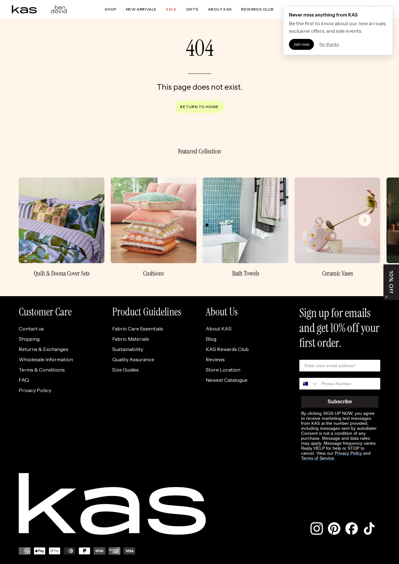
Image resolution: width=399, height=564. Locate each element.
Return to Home (199, 106)
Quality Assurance (133, 359)
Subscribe (340, 401)
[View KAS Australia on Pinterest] (334, 528)
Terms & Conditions (42, 370)
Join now (301, 44)
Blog (211, 339)
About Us (222, 312)
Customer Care (45, 312)
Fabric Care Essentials (137, 328)
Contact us (31, 328)
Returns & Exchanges (43, 349)
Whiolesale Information (46, 359)
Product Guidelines (146, 312)
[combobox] (309, 383)
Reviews (215, 359)
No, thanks (329, 44)
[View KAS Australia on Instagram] (316, 528)
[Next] (364, 220)
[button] (391, 282)
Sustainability (127, 349)
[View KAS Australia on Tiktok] (369, 528)
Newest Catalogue (227, 380)
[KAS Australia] (24, 9)
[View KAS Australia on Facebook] (351, 528)
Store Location (223, 370)
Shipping (29, 339)
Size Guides (125, 370)
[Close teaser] (386, 297)
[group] (199, 227)
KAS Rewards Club (227, 349)
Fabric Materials (130, 339)
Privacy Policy (35, 390)
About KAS (219, 328)
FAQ (24, 380)
